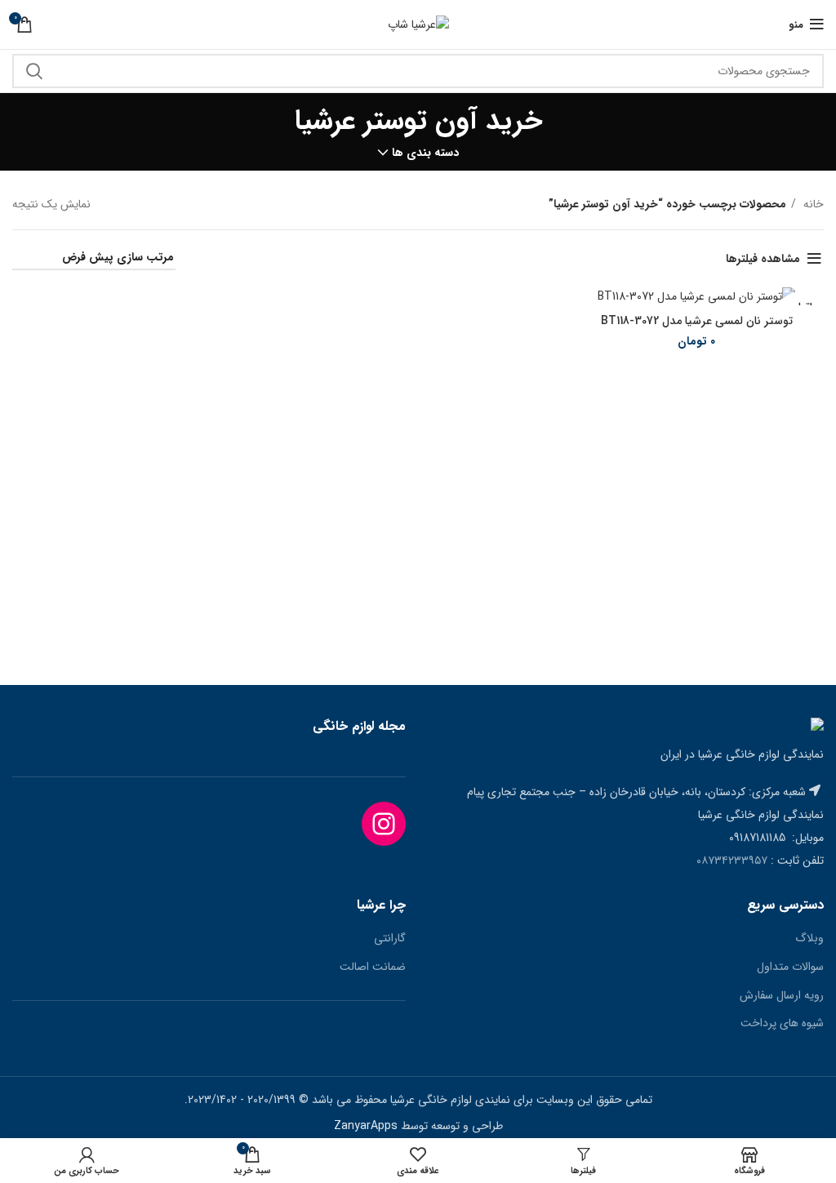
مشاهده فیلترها (763, 259)
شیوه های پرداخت (782, 1024)
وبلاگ (809, 939)
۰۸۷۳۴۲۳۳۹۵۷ (731, 860)
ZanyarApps (366, 1126)
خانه (812, 204)
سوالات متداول (790, 967)
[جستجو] (34, 71)
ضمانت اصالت (373, 967)
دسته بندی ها (425, 152)
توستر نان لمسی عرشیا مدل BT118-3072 (697, 321)
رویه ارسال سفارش (782, 996)
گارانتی (390, 939)
